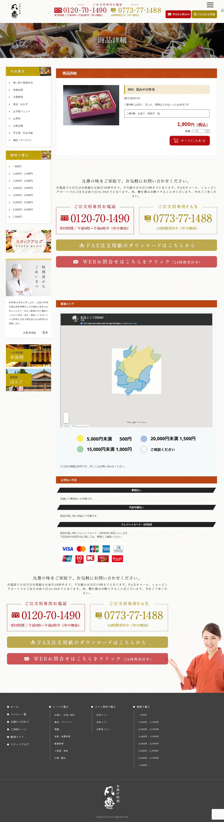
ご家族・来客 (61, 751)
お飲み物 (18, 125)
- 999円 (17, 166)
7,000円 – (143, 765)
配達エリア (17, 737)
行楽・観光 (60, 758)
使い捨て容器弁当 (23, 82)
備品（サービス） (23, 140)
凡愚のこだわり (20, 722)
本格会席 (18, 89)
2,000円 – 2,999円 (148, 729)
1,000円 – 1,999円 (148, 722)
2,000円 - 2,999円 (23, 180)
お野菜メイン (103, 729)
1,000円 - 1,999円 (23, 173)
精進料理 (59, 744)
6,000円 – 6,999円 (148, 758)
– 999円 (142, 715)
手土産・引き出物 (23, 132)
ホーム (15, 707)
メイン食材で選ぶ (105, 707)
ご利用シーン (18, 729)
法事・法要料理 (62, 737)
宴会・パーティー (63, 722)
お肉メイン (102, 715)
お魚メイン (102, 722)
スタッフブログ (20, 744)
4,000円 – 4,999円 (148, 744)
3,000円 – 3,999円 (148, 737)
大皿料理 (18, 97)
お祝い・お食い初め (64, 715)
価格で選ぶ (143, 707)
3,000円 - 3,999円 (23, 188)
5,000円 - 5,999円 (23, 202)
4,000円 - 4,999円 (23, 195)
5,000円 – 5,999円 (148, 751)
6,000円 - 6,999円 (23, 209)
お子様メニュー (21, 111)
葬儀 (56, 729)
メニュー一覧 (18, 714)
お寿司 (16, 118)
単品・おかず (20, 104)
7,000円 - (18, 216)
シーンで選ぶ (60, 707)
